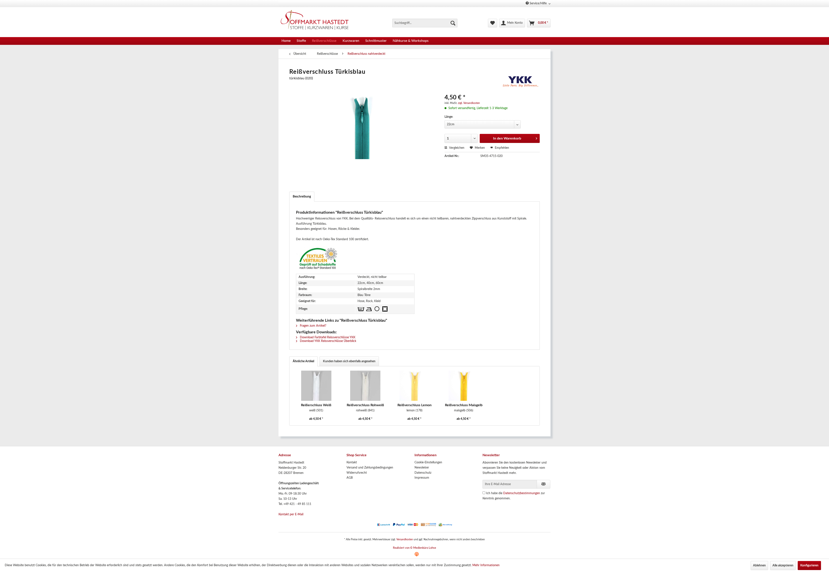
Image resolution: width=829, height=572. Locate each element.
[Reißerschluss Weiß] (316, 386)
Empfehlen (501, 147)
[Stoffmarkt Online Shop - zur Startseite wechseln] (317, 21)
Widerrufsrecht (356, 472)
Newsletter (421, 467)
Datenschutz (422, 472)
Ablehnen (759, 565)
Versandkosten (404, 539)
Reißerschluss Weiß (316, 405)
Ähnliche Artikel (303, 361)
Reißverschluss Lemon (414, 405)
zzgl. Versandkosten (469, 103)
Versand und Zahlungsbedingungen (369, 467)
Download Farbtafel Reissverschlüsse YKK (327, 337)
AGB (349, 477)
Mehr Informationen (486, 565)
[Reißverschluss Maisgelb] (463, 386)
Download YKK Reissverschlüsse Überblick (327, 341)
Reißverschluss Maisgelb (464, 405)
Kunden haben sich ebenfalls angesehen (349, 361)
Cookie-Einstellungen (428, 462)
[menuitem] (424, 23)
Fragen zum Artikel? (312, 325)
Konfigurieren (809, 565)
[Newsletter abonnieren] (543, 484)
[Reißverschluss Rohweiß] (365, 386)
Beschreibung (302, 196)
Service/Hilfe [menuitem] (538, 3)
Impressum (421, 477)
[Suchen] (452, 23)
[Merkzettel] (492, 23)
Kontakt (351, 462)
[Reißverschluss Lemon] (414, 386)
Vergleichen (456, 147)
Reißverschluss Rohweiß (365, 405)
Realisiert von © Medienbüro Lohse (414, 548)
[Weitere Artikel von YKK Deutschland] (521, 82)
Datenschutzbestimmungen (521, 493)
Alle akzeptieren (782, 565)
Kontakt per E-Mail (290, 514)
